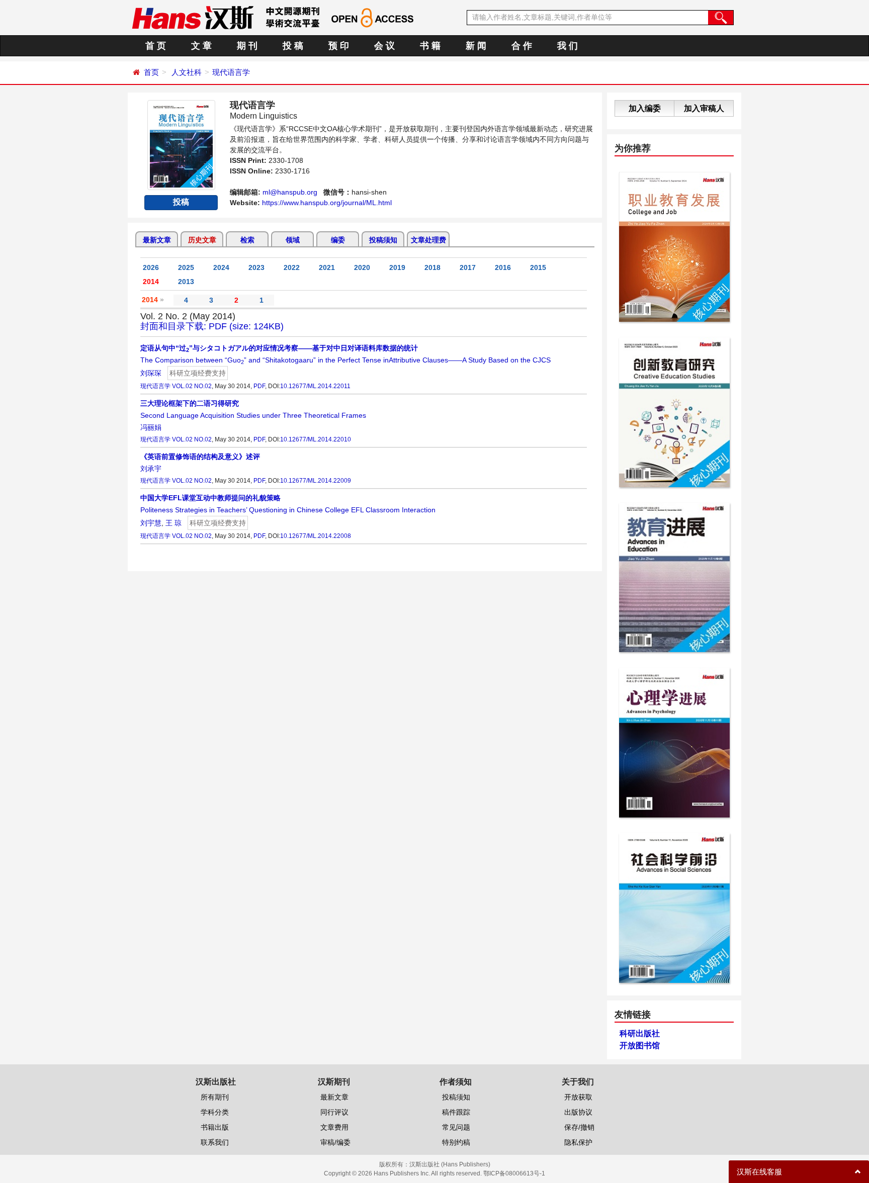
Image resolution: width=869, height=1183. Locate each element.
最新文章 (157, 240)
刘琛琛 (150, 373)
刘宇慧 (150, 523)
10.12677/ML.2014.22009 (315, 480)
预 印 (338, 46)
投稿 (181, 202)
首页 (151, 72)
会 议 (384, 46)
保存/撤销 (579, 1127)
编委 (338, 240)
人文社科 (186, 72)
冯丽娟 (150, 427)
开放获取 (578, 1097)
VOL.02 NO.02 (192, 386)
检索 (247, 240)
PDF (259, 386)
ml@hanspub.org (290, 192)
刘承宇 (150, 469)
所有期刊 (215, 1097)
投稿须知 (383, 240)
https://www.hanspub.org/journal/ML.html (327, 203)
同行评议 (334, 1112)
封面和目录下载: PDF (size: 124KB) (212, 326)
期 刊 (247, 46)
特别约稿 (456, 1142)
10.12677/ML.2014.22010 (315, 439)
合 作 (521, 46)
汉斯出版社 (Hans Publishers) (449, 1164)
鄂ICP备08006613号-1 (514, 1173)
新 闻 (476, 46)
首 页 (155, 46)
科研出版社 (640, 1033)
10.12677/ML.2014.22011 (315, 386)
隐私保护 (578, 1142)
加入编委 (645, 108)
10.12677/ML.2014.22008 (315, 535)
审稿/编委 (335, 1142)
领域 (293, 240)
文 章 (201, 46)
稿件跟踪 (456, 1112)
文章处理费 (428, 240)
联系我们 (215, 1142)
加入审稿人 (704, 108)
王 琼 (173, 523)
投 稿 (293, 46)
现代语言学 (231, 72)
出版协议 (578, 1112)
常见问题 (456, 1127)
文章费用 (334, 1127)
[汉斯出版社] (192, 17)
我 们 (567, 46)
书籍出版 (215, 1127)
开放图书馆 (640, 1045)
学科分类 (215, 1112)
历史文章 (202, 240)
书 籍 (430, 46)
